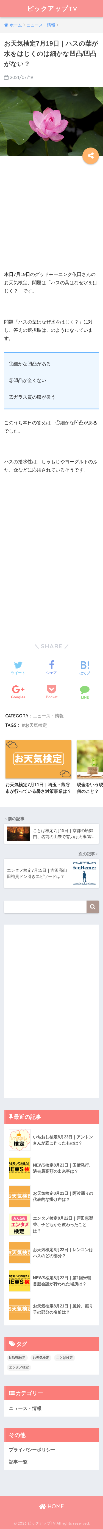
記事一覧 (18, 1462)
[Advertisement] (51, 218)
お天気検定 (36, 725)
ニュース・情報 (48, 716)
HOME (55, 1506)
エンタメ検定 (19, 1367)
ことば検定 (64, 1358)
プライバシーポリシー (32, 1449)
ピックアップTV (52, 8)
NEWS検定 (17, 1358)
